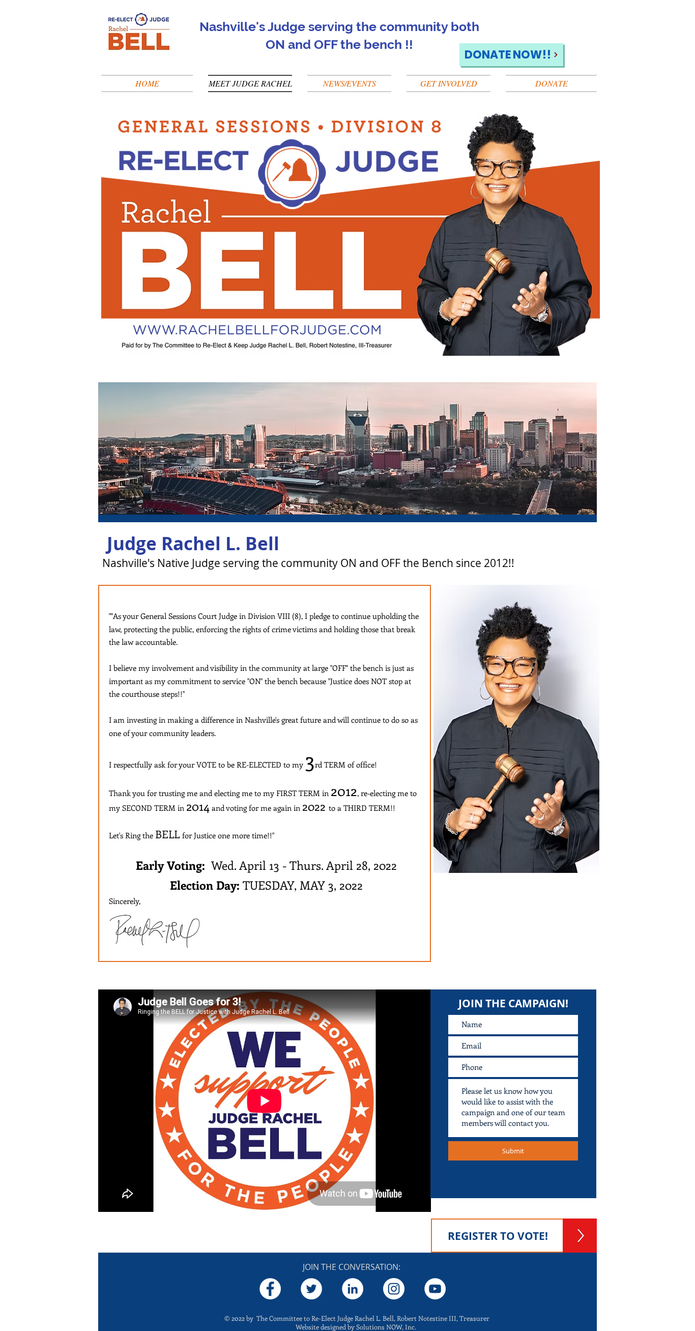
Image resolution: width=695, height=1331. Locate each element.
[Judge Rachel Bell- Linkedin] (352, 1288)
